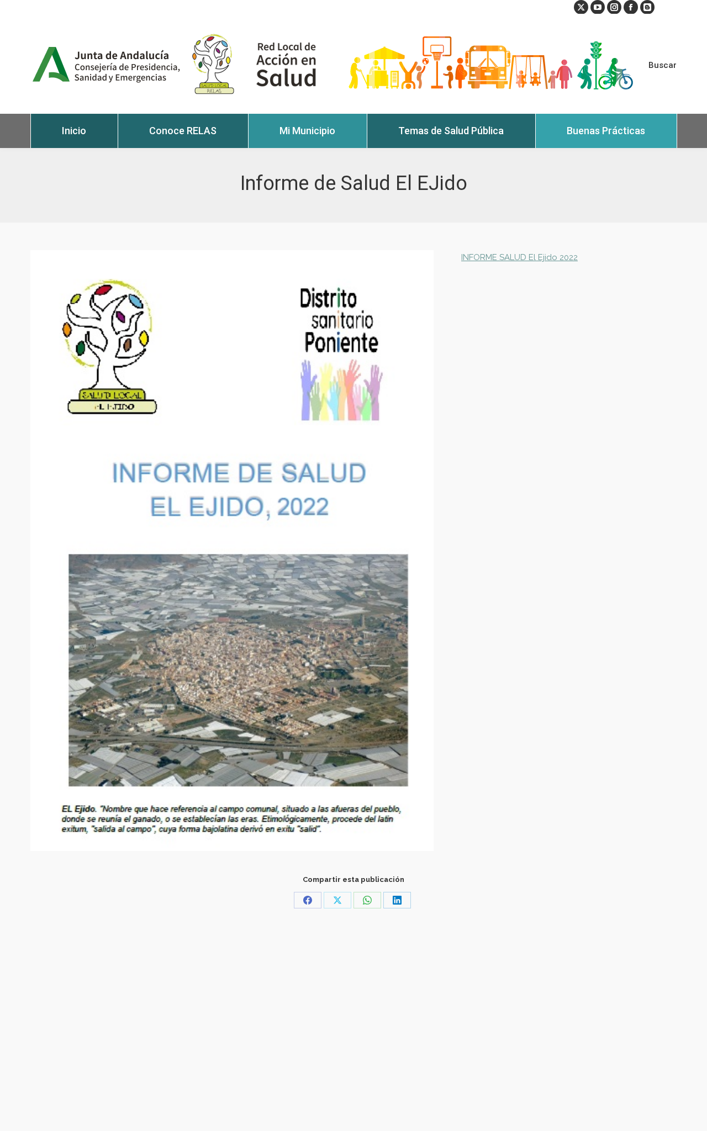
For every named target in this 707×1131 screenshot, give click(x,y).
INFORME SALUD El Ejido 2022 (519, 257)
